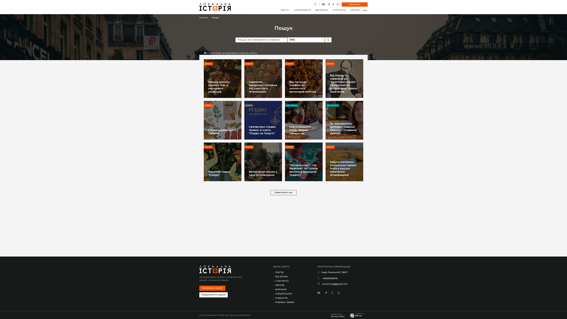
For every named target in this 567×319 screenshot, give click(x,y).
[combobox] (306, 39)
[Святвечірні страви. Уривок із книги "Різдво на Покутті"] (263, 120)
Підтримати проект (212, 288)
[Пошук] (315, 5)
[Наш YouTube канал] (323, 5)
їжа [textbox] (292, 40)
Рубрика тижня (284, 302)
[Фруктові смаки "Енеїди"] (222, 162)
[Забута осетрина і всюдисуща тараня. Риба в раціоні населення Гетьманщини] (344, 162)
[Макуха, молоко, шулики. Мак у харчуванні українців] (222, 78)
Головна (203, 18)
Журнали (280, 290)
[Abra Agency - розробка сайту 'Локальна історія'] (358, 315)
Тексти (279, 272)
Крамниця (354, 4)
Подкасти (281, 298)
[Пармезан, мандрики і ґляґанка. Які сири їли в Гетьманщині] (263, 78)
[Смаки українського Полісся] (222, 120)
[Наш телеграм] (329, 5)
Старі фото (282, 281)
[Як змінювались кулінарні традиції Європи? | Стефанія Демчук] (344, 120)
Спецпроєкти (283, 294)
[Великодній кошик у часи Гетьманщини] (263, 162)
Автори (279, 285)
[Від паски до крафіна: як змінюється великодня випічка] (304, 78)
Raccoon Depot (337, 316)
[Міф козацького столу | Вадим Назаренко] (304, 120)
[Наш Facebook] (333, 5)
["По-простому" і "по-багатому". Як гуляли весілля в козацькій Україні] (304, 162)
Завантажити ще (283, 193)
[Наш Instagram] (338, 5)
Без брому (281, 277)
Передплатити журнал (213, 295)
